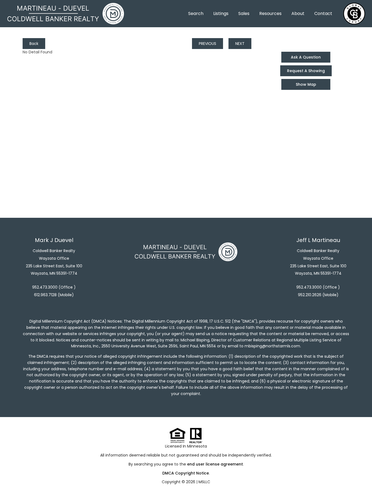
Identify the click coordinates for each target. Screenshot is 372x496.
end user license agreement (215, 464)
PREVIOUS (207, 43)
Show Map (306, 84)
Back (33, 43)
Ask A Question (306, 57)
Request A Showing (306, 71)
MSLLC (204, 482)
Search (195, 13)
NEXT (240, 43)
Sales (243, 13)
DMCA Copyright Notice (185, 473)
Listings (220, 13)
